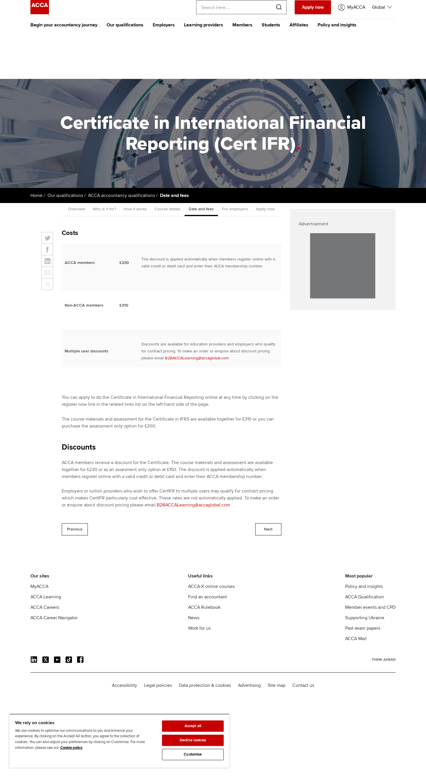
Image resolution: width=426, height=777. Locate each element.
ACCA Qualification (364, 597)
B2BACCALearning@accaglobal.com (197, 358)
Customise (193, 754)
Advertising (249, 685)
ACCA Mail (356, 639)
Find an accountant (207, 597)
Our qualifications (125, 25)
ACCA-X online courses (211, 586)
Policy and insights (337, 25)
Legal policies (158, 685)
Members (242, 25)
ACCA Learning (45, 597)
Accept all (193, 726)
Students (271, 25)
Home (36, 195)
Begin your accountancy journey (63, 25)
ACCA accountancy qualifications (121, 195)
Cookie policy (71, 747)
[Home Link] (384, 659)
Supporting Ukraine (364, 618)
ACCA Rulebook (204, 607)
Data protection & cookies (205, 685)
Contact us (303, 685)
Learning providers (203, 25)
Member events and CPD (370, 607)
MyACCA (39, 586)
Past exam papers (362, 628)
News (193, 618)
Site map (276, 685)
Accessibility (124, 685)
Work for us (199, 628)
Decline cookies (193, 740)
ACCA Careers (44, 607)
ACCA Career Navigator (54, 618)
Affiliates (299, 25)
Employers (164, 25)
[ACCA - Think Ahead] (39, 13)
